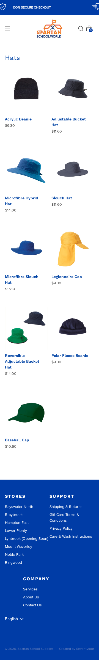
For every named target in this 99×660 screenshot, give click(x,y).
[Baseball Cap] (26, 412)
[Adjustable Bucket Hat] (72, 91)
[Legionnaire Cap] (72, 249)
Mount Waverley (18, 546)
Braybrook (14, 514)
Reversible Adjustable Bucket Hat (22, 361)
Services (30, 589)
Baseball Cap (17, 440)
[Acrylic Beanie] (26, 91)
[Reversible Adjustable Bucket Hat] (26, 328)
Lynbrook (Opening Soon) (26, 538)
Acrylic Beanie (18, 119)
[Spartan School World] (49, 29)
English (11, 618)
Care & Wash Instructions (71, 536)
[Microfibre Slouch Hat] (26, 249)
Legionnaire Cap (66, 276)
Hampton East (17, 522)
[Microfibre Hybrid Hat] (26, 170)
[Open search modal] (81, 28)
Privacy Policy (61, 528)
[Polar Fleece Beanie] (72, 328)
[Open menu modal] (8, 28)
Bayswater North (19, 506)
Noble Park (14, 554)
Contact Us (32, 605)
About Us (31, 597)
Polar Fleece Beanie (69, 355)
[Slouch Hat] (72, 170)
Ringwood (13, 562)
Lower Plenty (16, 530)
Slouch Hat (61, 198)
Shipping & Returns (66, 506)
